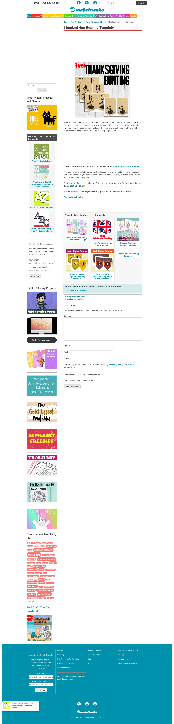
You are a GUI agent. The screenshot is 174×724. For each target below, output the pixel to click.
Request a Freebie (95, 650)
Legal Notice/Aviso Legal (127, 663)
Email (66, 352)
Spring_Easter (49, 583)
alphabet (38, 543)
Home (66, 22)
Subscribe (35, 276)
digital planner (46, 559)
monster (38, 573)
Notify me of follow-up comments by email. (84, 375)
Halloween (32, 569)
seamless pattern (36, 582)
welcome (50, 598)
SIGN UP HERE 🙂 (77, 186)
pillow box (30, 579)
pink (35, 579)
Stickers (32, 586)
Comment (69, 316)
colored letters (43, 549)
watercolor (44, 594)
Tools (29, 16)
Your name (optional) (38, 267)
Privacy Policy (116, 364)
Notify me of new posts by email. (79, 380)
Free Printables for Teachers (68, 659)
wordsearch (30, 601)
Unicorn (31, 590)
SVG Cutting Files (102, 16)
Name (67, 346)
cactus (42, 546)
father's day (30, 563)
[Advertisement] (103, 47)
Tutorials (133, 16)
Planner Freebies (116, 16)
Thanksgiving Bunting (73, 197)
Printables (36, 16)
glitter (29, 566)
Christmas (51, 546)
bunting (70, 299)
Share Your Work (94, 655)
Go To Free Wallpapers (42, 340)
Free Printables (77, 22)
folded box (45, 563)
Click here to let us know (76, 290)
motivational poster (47, 576)
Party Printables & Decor (96, 22)
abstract (30, 543)
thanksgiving (79, 299)
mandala (30, 573)
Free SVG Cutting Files (65, 663)
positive (42, 579)
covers (45, 555)
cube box (52, 555)
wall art (31, 594)
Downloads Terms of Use (128, 650)
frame (53, 563)
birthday (30, 546)
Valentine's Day (45, 590)
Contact (121, 655)
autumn (44, 543)
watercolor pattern (36, 598)
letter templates (50, 569)
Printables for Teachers (83, 16)
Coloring (68, 16)
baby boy (50, 543)
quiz (48, 579)
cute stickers (31, 559)
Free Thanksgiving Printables (126, 166)
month (45, 573)
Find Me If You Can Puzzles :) (38, 609)
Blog (127, 16)
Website (67, 358)
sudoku (41, 586)
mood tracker (33, 576)
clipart (29, 550)
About (90, 663)
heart (41, 569)
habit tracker (39, 566)
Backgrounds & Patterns (52, 16)
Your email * (34, 260)
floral (38, 563)
